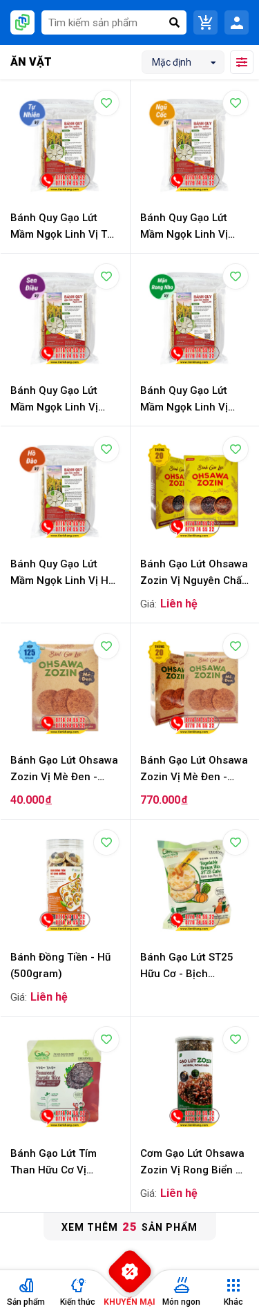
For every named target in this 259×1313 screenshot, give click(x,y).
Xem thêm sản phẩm (129, 1227)
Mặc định (171, 62)
